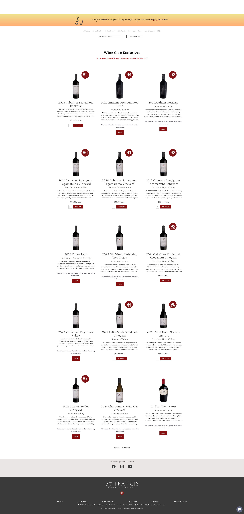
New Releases (149, 31)
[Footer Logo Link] (122, 488)
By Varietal (97, 31)
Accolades (82, 502)
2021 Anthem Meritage (163, 102)
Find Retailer (108, 502)
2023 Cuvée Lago (76, 254)
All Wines (86, 31)
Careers (133, 502)
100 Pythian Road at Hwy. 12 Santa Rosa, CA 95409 (97, 505)
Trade (60, 502)
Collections (109, 31)
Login (120, 132)
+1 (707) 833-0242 (126, 505)
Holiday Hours (161, 505)
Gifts (159, 31)
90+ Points (122, 31)
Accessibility (180, 502)
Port (139, 31)
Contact (156, 502)
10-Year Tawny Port (163, 406)
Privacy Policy (139, 508)
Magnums (132, 31)
